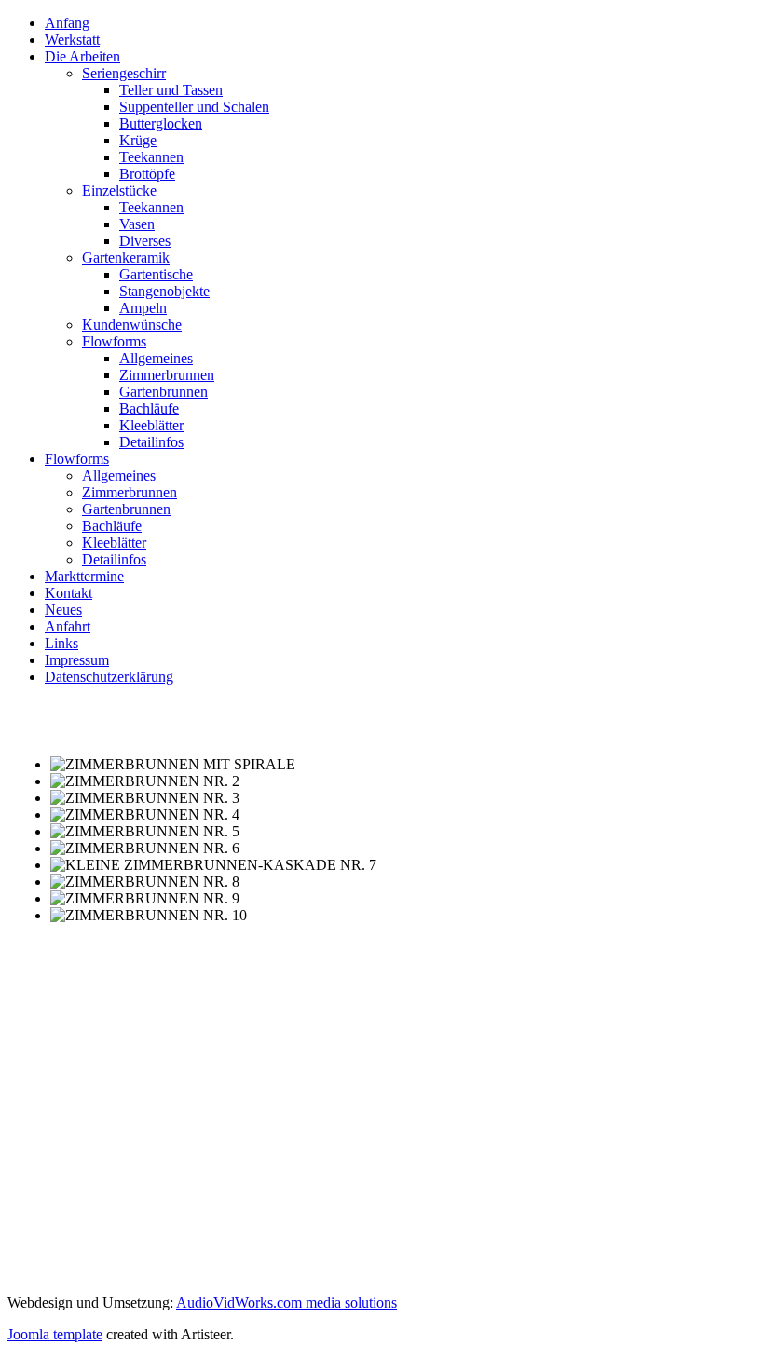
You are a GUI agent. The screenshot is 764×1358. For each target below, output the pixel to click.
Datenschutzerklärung (109, 677)
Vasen (137, 224)
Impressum (77, 660)
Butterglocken (160, 123)
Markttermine (84, 576)
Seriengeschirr (124, 73)
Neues (63, 610)
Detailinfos (151, 442)
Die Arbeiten (82, 56)
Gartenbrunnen (163, 392)
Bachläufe (149, 408)
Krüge (138, 140)
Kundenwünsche (132, 325)
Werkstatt (72, 40)
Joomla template (54, 1334)
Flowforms (114, 341)
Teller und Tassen (171, 90)
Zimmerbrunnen (166, 375)
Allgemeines (156, 358)
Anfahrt (67, 626)
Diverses (145, 241)
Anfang (67, 23)
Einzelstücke (119, 190)
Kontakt (68, 593)
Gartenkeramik (126, 257)
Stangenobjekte (164, 291)
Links (61, 643)
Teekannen (151, 157)
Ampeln (143, 308)
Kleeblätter (151, 425)
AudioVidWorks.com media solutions (286, 1302)
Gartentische (156, 274)
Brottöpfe (147, 174)
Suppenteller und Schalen (194, 107)
